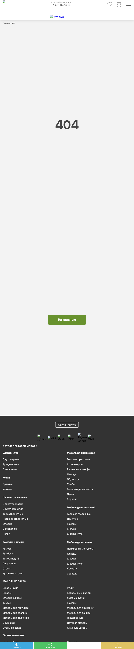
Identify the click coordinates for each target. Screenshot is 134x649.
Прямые (8, 484)
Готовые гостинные (79, 513)
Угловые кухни (75, 597)
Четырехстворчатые (15, 518)
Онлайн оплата (67, 424)
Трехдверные (11, 464)
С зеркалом (10, 469)
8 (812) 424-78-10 (61, 5)
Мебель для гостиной (15, 607)
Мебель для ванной (78, 612)
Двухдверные (11, 459)
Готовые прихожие (78, 459)
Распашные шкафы (78, 469)
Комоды (7, 548)
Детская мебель (77, 622)
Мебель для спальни (79, 542)
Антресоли (9, 563)
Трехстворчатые (13, 513)
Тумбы (71, 484)
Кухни (6, 477)
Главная (6, 23)
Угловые (7, 489)
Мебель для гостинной (81, 507)
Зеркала (72, 499)
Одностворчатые (13, 503)
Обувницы (73, 479)
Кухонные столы (13, 573)
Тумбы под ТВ (11, 558)
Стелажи (72, 518)
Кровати (72, 568)
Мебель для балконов (16, 617)
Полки (6, 533)
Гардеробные (75, 617)
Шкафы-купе (75, 464)
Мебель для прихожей (81, 452)
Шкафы (71, 528)
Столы (6, 568)
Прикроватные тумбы (80, 548)
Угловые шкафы (12, 597)
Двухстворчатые (13, 508)
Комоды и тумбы (13, 541)
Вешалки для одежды (80, 489)
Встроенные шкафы (79, 592)
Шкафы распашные (15, 497)
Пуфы (70, 494)
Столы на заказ (12, 627)
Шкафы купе (10, 452)
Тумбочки (8, 553)
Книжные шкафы (77, 627)
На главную (67, 319)
